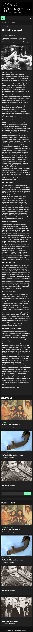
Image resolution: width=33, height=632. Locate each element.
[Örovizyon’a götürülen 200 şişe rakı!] (16, 410)
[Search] (31, 18)
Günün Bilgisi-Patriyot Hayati (10, 621)
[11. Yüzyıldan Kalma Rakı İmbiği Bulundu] (16, 441)
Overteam (17, 630)
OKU (12, 27)
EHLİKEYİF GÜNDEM (6, 27)
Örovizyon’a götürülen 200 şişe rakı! (11, 424)
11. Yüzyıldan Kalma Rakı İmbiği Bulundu (12, 455)
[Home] (3, 18)
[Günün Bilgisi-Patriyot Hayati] (16, 607)
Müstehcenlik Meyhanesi (8, 485)
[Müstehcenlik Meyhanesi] (16, 471)
